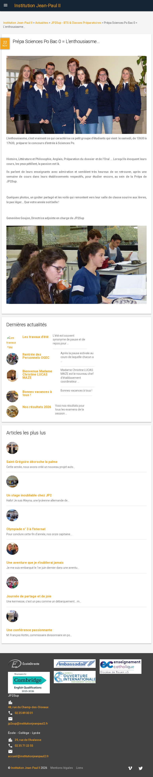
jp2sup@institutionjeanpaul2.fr (28, 723)
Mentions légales (61, 767)
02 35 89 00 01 (24, 713)
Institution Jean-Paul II (25, 767)
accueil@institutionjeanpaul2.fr (28, 756)
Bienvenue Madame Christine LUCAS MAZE (37, 374)
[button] (5, 5)
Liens (79, 767)
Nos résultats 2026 (37, 407)
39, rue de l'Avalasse (28, 739)
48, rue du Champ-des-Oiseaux (28, 707)
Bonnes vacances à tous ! (37, 393)
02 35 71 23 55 (24, 745)
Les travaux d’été (36, 337)
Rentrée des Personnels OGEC (36, 356)
